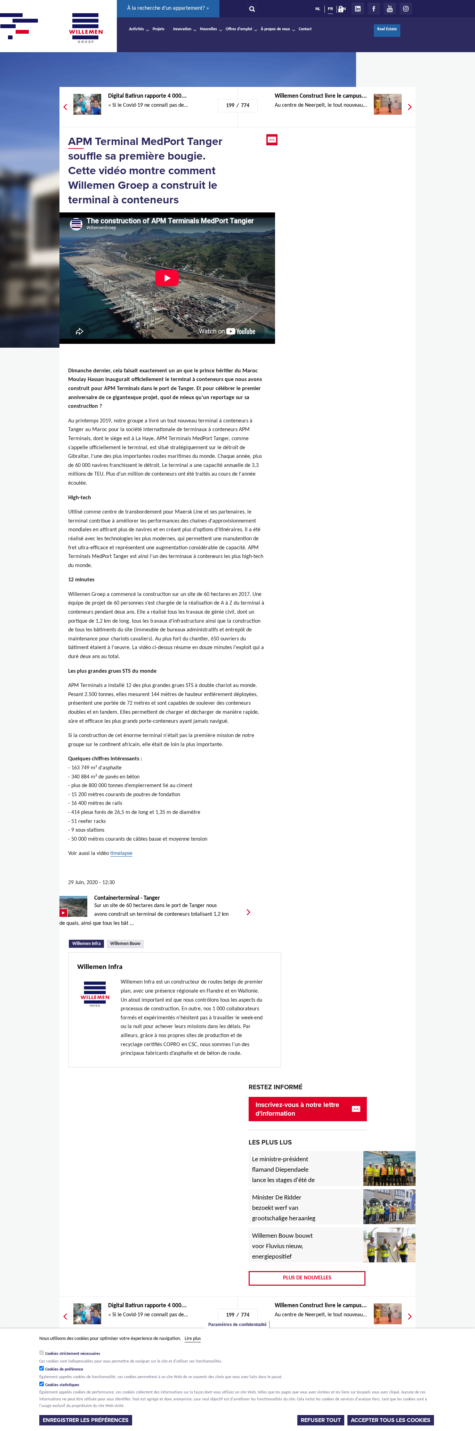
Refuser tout (321, 1420)
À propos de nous (275, 29)
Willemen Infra (88, 943)
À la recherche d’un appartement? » (168, 8)
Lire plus (193, 1338)
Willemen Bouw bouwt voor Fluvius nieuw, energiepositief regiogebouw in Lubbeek (282, 1257)
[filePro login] (342, 10)
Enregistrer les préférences (86, 1420)
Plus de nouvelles (307, 1278)
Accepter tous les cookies (390, 1420)
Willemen (85, 28)
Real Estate (387, 29)
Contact (305, 29)
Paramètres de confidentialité (237, 1324)
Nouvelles (208, 29)
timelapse (121, 853)
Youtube (390, 9)
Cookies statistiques (62, 1385)
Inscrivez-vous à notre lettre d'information (297, 1109)
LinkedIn (358, 9)
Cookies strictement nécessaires (72, 1354)
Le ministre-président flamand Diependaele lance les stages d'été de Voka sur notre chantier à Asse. (283, 1180)
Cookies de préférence (64, 1369)
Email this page (272, 139)
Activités (136, 29)
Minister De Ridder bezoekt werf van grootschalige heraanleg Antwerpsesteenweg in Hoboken (283, 1219)
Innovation (182, 29)
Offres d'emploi (239, 29)
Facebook (374, 9)
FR (330, 8)
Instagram (406, 9)
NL (317, 8)
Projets (158, 29)
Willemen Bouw (125, 943)
